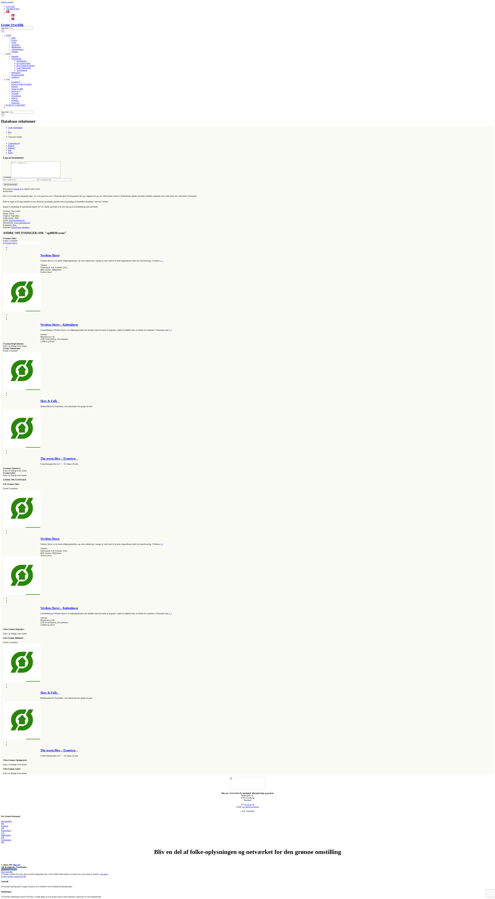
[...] (161, 261)
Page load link (7, 872)
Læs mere (104, 874)
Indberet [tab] (11, 148)
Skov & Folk (49, 401)
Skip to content (7, 2)
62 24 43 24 (249, 804)
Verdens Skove (50, 255)
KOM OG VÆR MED (247, 862)
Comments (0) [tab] (14, 143)
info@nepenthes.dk (17, 220)
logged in (17, 189)
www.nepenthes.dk (22, 223)
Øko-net (16, 865)
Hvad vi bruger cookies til (12, 876)
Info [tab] (9, 150)
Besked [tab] (11, 146)
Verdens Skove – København (59, 324)
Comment (7, 177)
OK (24, 876)
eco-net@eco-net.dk (250, 807)
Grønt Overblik (12, 25)
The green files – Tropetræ (59, 458)
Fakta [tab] (10, 153)
